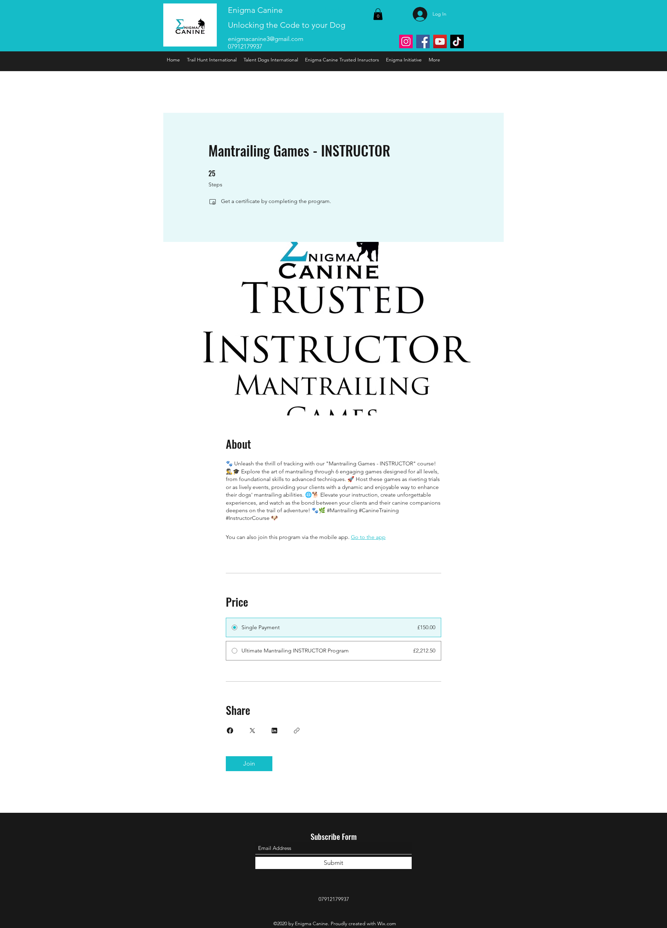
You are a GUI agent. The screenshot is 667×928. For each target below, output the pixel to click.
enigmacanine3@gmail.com (265, 39)
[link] (378, 14)
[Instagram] (406, 41)
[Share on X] (252, 730)
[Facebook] (423, 41)
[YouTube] (440, 41)
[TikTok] (457, 41)
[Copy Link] (297, 730)
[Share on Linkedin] (274, 730)
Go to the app (368, 537)
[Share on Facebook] (230, 730)
